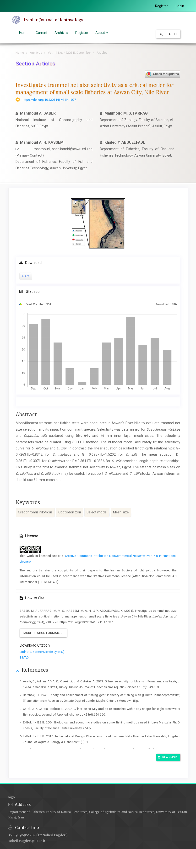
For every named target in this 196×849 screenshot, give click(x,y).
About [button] (100, 33)
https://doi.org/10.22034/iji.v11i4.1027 (49, 99)
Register (161, 6)
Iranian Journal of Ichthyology (53, 19)
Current (41, 33)
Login (180, 6)
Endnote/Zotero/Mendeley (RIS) (42, 652)
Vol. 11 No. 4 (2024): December (69, 52)
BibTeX (24, 657)
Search (170, 34)
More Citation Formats (42, 633)
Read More (170, 757)
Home (23, 33)
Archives (61, 33)
